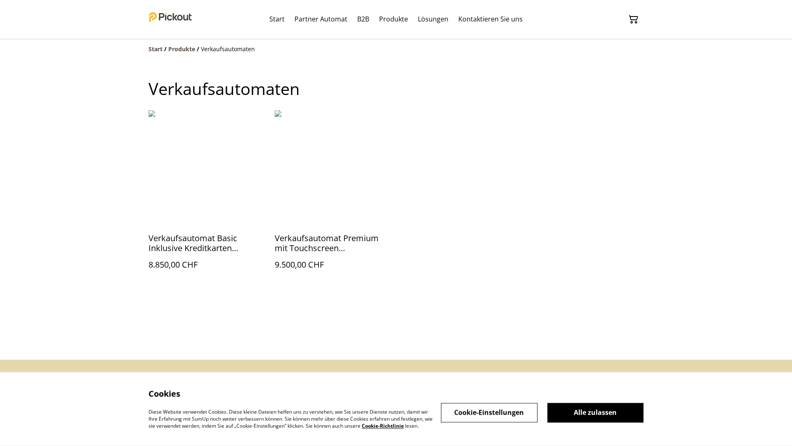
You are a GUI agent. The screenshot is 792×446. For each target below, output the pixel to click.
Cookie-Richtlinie (383, 425)
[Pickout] (170, 19)
